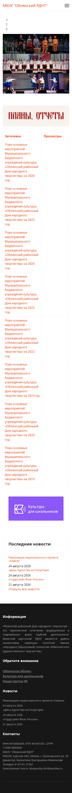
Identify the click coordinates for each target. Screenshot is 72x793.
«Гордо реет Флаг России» (26, 579)
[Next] (4, 96)
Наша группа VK (15, 681)
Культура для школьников (23, 676)
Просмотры (53, 136)
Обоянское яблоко (17, 671)
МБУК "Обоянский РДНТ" (25, 5)
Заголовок (13, 136)
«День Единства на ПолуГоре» (28, 570)
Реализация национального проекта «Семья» (33, 559)
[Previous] (3, 96)
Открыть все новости (24, 589)
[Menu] (67, 5)
